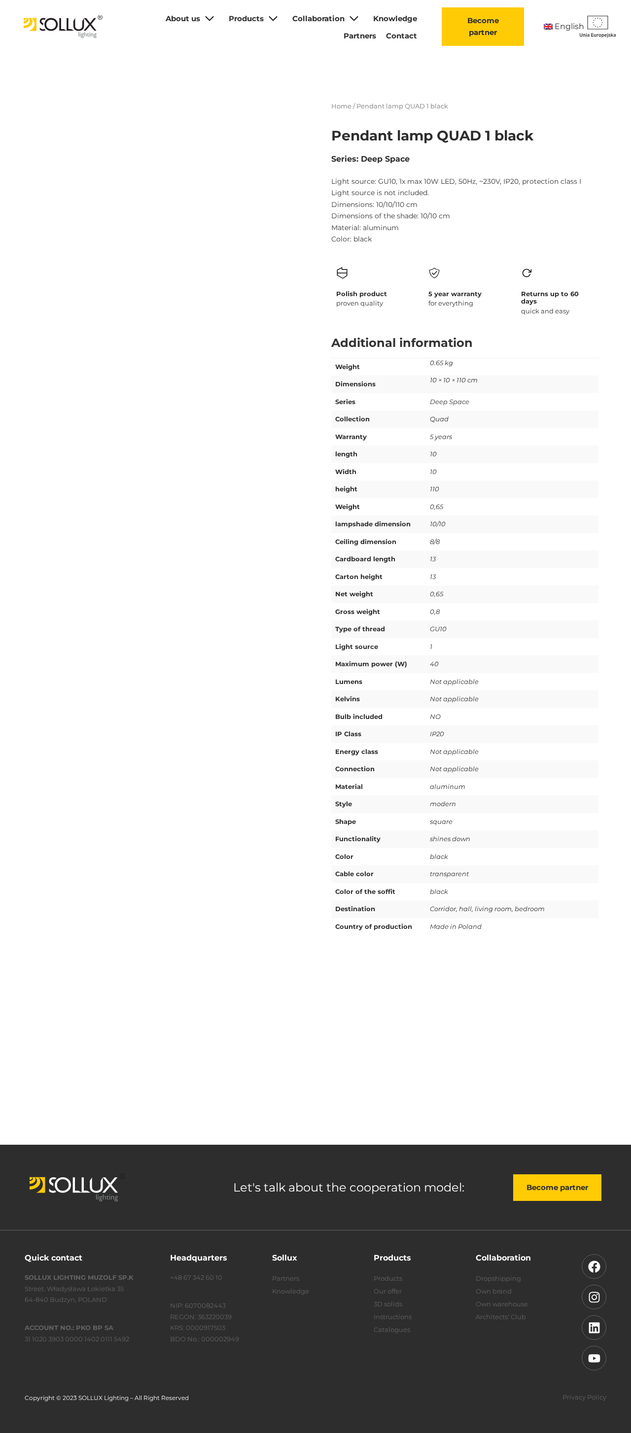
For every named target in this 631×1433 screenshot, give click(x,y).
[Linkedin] (594, 1327)
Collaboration (318, 18)
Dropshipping (498, 1278)
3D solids (388, 1304)
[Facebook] (594, 1266)
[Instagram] (594, 1297)
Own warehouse (502, 1304)
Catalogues (392, 1329)
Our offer (388, 1291)
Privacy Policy (584, 1397)
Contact (401, 35)
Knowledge (395, 18)
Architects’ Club (501, 1317)
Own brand (494, 1291)
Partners (360, 35)
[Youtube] (594, 1358)
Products (246, 18)
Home (341, 106)
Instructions (393, 1317)
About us (183, 18)
